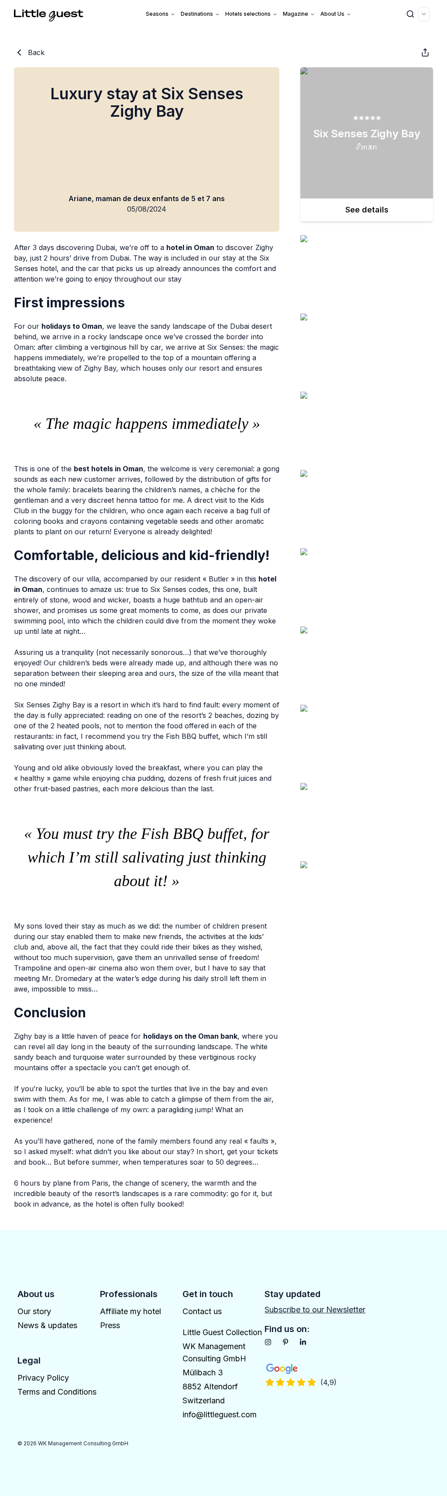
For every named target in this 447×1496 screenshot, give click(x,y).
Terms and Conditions (56, 1391)
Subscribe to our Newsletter (315, 1309)
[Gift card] (425, 52)
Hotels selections (248, 13)
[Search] (410, 14)
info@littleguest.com (219, 1414)
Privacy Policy (43, 1377)
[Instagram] (268, 1342)
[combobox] (424, 14)
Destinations (197, 13)
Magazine (295, 13)
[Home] (49, 14)
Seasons (157, 13)
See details (367, 209)
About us (332, 13)
